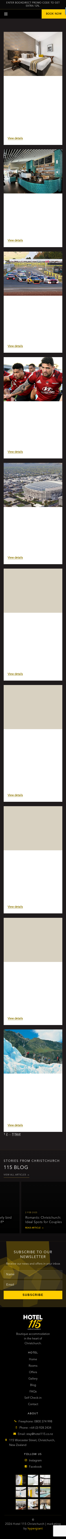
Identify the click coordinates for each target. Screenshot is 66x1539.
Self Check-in (33, 1397)
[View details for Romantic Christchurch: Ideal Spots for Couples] (33, 828)
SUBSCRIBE (33, 1294)
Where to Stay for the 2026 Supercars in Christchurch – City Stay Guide (31, 308)
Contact (33, 1404)
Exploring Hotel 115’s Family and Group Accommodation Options (32, 623)
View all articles (16, 1175)
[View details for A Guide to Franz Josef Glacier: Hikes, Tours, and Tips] (33, 1051)
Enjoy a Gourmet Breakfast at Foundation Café (29, 204)
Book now (54, 14)
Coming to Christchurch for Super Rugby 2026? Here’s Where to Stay (32, 414)
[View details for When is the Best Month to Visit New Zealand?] (33, 940)
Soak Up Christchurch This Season (33, 85)
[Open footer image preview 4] (21, 1492)
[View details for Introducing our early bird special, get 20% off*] (33, 707)
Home (33, 1359)
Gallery (33, 1378)
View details (15, 138)
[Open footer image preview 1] (21, 1480)
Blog (33, 1385)
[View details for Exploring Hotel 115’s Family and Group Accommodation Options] (33, 591)
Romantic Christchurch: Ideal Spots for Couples (29, 861)
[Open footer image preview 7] (21, 1504)
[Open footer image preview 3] (45, 1480)
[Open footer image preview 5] (33, 1492)
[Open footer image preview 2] (33, 1480)
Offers (33, 1372)
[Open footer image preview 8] (33, 1504)
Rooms (33, 1365)
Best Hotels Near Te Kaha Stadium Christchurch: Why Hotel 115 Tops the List (33, 519)
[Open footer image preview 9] (45, 1504)
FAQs (33, 1391)
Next (17, 1134)
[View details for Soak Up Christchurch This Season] (33, 54)
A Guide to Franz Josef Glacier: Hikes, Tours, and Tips (31, 1084)
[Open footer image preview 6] (45, 1492)
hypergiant (35, 1528)
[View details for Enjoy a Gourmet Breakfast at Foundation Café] (33, 171)
